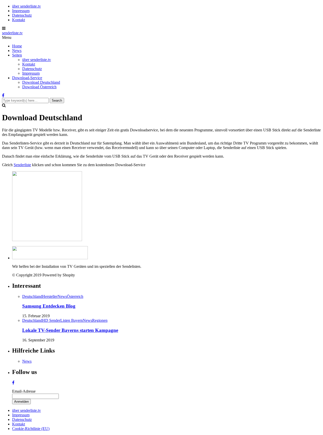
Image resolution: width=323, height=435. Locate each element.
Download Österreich (39, 87)
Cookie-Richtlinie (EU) (30, 428)
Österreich (75, 296)
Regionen (99, 320)
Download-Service (27, 78)
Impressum (21, 11)
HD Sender (51, 320)
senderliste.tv (12, 33)
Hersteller (50, 296)
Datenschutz (22, 15)
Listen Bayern (71, 320)
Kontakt (18, 20)
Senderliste (22, 165)
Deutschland (32, 296)
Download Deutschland (41, 82)
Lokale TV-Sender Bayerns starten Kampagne (70, 330)
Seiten (17, 55)
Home (17, 46)
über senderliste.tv (26, 6)
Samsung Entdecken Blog (48, 306)
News (16, 50)
